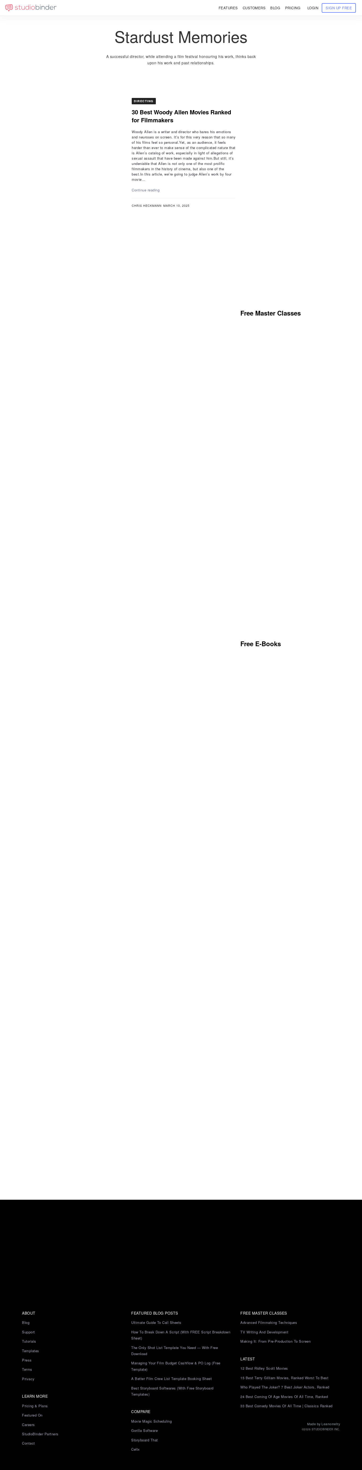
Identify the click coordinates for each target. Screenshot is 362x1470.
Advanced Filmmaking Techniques (268, 1322)
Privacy (28, 1378)
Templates (30, 1350)
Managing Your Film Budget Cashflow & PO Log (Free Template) (175, 1366)
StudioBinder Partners (40, 1433)
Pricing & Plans (35, 1405)
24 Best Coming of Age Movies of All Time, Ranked (284, 1396)
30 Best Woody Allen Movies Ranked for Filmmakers (181, 116)
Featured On (32, 1415)
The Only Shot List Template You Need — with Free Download (174, 1350)
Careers (28, 1424)
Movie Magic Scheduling (151, 1421)
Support (28, 1331)
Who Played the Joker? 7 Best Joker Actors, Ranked (284, 1387)
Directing (144, 101)
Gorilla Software (144, 1430)
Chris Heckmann (147, 205)
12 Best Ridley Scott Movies (264, 1368)
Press (27, 1360)
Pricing (293, 7)
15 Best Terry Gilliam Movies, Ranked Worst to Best (284, 1377)
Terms (27, 1369)
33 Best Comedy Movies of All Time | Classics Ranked (286, 1405)
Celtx (135, 1449)
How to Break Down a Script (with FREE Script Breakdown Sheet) (180, 1335)
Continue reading (146, 189)
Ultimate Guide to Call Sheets (156, 1322)
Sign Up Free (339, 7)
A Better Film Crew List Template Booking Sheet (171, 1378)
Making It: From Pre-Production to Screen (275, 1341)
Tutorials (29, 1341)
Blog (25, 1322)
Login (313, 7)
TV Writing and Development (264, 1331)
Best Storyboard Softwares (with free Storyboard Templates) (172, 1391)
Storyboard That (144, 1439)
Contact (28, 1443)
